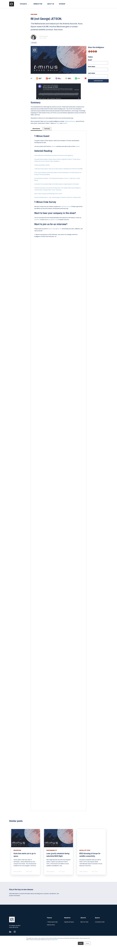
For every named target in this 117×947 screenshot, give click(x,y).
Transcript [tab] (47, 128)
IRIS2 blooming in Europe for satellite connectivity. (89, 854)
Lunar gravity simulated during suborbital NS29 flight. (57, 854)
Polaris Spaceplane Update (42, 165)
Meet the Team (84, 922)
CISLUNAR (33, 42)
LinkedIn (64, 123)
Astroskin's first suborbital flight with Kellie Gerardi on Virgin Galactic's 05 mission (56, 184)
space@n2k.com (52, 219)
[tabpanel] (58, 471)
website (77, 146)
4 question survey (65, 206)
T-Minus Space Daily (52, 922)
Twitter (58, 123)
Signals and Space (70, 121)
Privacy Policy (54, 939)
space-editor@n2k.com (55, 228)
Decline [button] (87, 943)
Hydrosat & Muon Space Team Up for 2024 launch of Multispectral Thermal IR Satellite (58, 168)
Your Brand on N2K (100, 922)
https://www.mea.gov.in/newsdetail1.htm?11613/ (48, 193)
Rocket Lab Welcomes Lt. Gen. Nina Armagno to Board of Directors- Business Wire (57, 197)
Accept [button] (80, 943)
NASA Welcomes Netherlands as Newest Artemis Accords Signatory (53, 155)
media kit (36, 219)
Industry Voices (51, 924)
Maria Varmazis (43, 36)
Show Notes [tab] (36, 128)
